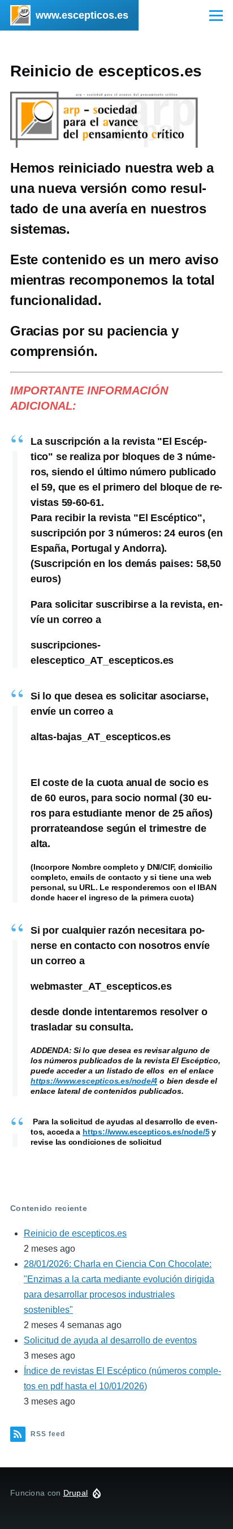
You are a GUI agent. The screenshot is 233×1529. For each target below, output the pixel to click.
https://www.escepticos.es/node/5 (146, 1131)
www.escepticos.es (82, 15)
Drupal (75, 1492)
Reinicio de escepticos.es (75, 1233)
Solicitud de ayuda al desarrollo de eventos (110, 1340)
